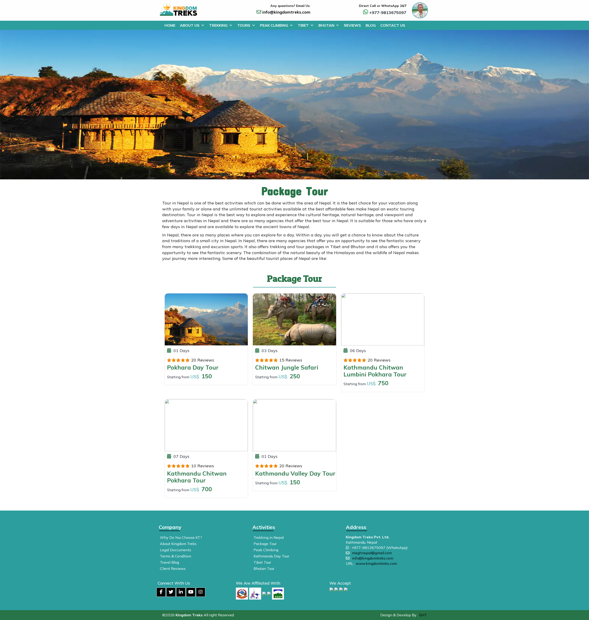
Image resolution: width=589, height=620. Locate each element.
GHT (423, 615)
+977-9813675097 (387, 12)
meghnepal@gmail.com (372, 553)
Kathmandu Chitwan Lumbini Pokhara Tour (375, 371)
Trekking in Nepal (269, 537)
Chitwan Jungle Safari (286, 367)
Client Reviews (173, 568)
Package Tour (265, 543)
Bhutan (326, 25)
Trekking (218, 25)
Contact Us (392, 25)
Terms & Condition (175, 556)
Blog (371, 25)
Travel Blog (169, 562)
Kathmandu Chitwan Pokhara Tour (197, 477)
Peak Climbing (274, 25)
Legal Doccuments (175, 550)
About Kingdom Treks (178, 543)
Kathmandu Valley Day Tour (295, 473)
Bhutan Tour (264, 568)
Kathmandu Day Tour (271, 556)
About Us (189, 25)
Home (170, 25)
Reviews (352, 25)
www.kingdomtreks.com (376, 563)
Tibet (303, 25)
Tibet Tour (262, 562)
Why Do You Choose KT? (181, 537)
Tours (243, 25)
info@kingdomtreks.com (286, 12)
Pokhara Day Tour (193, 367)
